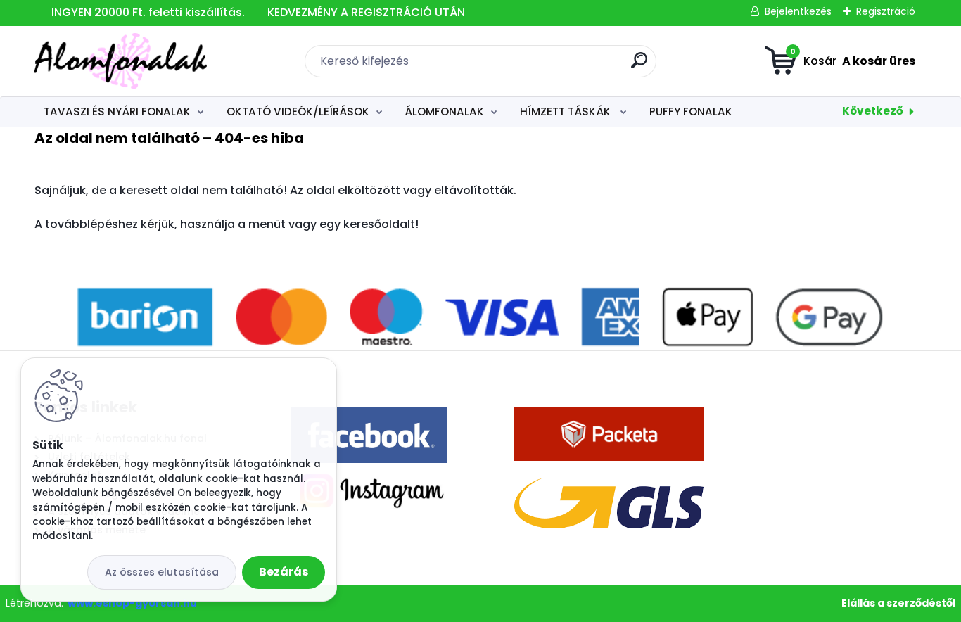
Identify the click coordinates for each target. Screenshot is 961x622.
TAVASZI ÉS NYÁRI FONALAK (117, 111)
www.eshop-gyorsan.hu (132, 603)
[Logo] (120, 61)
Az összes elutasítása (162, 572)
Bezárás (283, 572)
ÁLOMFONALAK (444, 111)
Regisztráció (885, 11)
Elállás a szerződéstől (898, 603)
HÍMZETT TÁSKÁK (566, 111)
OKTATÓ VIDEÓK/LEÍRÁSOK (298, 111)
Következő (872, 110)
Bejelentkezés (798, 11)
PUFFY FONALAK (690, 111)
